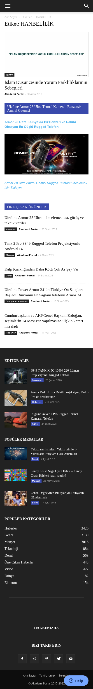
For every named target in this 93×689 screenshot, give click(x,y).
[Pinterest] (46, 658)
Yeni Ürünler (47, 675)
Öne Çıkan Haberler (17, 301)
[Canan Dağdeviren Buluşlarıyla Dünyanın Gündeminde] (16, 498)
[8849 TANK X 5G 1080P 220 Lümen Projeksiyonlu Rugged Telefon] (16, 376)
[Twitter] (58, 658)
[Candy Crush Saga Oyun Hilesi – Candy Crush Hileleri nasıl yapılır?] (16, 475)
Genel (35, 423)
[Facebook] (22, 658)
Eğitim (9, 74)
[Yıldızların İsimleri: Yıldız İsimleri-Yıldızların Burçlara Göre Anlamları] (16, 453)
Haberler (11, 229)
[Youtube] (70, 658)
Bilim (35, 502)
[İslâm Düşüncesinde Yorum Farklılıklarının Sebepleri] (46, 54)
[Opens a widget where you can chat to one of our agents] (76, 681)
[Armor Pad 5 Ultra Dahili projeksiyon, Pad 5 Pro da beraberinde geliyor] (16, 398)
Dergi (9, 275)
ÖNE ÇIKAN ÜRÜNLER (26, 207)
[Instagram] (34, 658)
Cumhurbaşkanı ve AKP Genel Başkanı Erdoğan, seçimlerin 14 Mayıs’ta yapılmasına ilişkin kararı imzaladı (44, 321)
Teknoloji (37, 380)
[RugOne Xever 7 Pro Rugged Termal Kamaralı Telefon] (16, 420)
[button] (86, 6)
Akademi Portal (14, 94)
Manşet (10, 255)
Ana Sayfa (11, 17)
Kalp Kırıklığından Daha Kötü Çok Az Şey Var (42, 269)
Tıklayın (16, 187)
